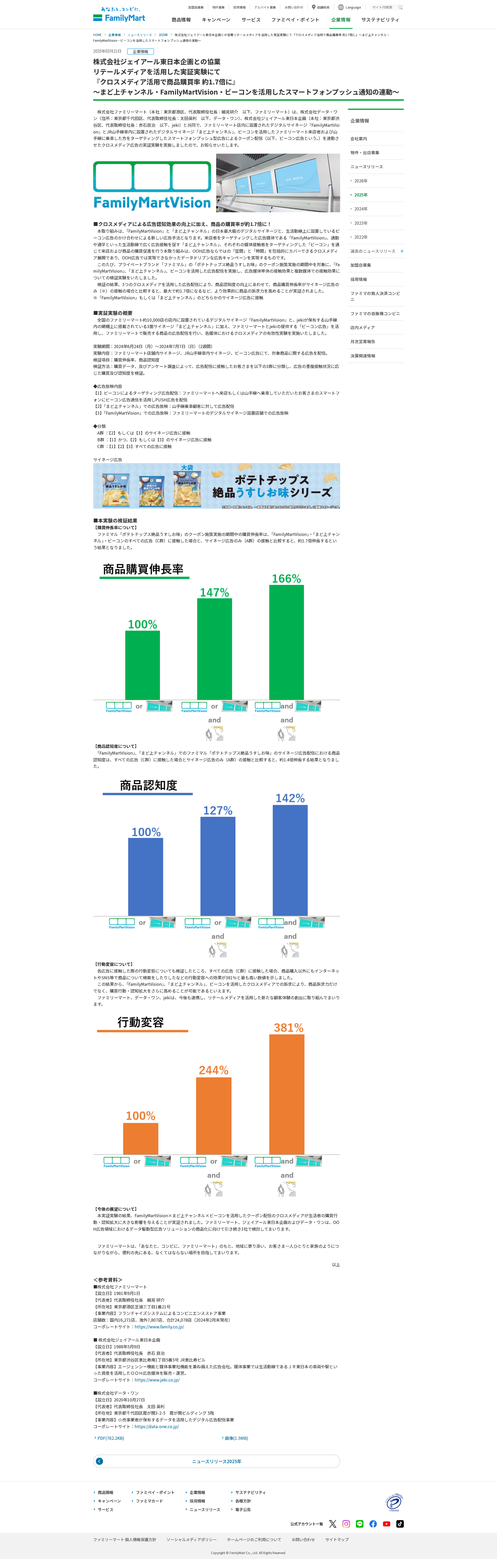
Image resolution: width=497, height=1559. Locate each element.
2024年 (361, 208)
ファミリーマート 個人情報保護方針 (124, 1539)
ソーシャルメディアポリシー (191, 1539)
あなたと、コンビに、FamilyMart (119, 14)
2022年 (361, 237)
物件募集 (218, 7)
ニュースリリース (140, 35)
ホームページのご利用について (254, 1539)
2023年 (361, 223)
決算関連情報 (362, 355)
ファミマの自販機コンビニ (375, 313)
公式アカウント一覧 (306, 1523)
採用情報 (239, 7)
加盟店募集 (196, 7)
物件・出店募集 (364, 152)
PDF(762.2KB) (112, 1438)
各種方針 (243, 1501)
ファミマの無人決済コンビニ (375, 296)
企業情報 (114, 35)
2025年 (163, 35)
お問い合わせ (294, 7)
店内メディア (362, 327)
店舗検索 (323, 7)
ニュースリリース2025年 (217, 1461)
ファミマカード (149, 1501)
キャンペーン (216, 19)
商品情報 (181, 19)
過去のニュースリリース (373, 251)
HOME (97, 35)
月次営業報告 (362, 341)
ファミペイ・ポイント (295, 19)
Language (353, 7)
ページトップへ (480, 1542)
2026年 (361, 180)
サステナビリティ (380, 19)
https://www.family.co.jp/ (159, 1326)
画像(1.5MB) (237, 1438)
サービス (251, 19)
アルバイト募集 (265, 7)
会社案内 (358, 138)
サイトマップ (337, 1539)
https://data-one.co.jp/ (157, 1426)
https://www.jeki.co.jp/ (157, 1380)
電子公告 (243, 1509)
